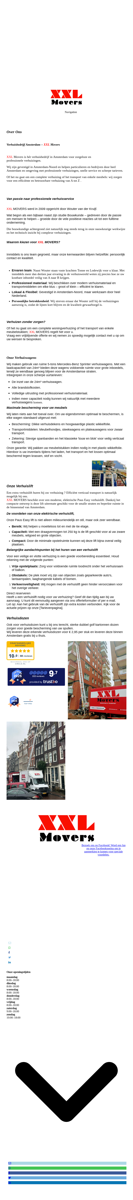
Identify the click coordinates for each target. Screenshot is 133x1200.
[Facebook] (9, 952)
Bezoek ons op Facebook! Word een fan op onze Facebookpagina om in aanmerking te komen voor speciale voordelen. (104, 850)
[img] (66, 43)
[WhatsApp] (9, 947)
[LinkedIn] (9, 962)
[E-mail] (9, 942)
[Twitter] (9, 957)
